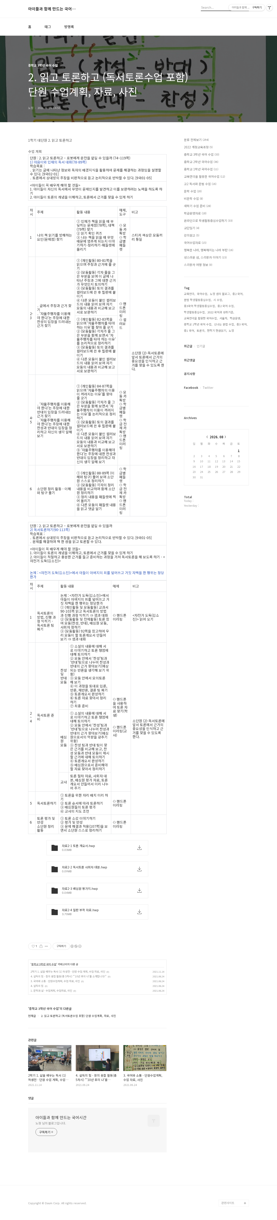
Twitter (208, 387)
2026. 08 (216, 437)
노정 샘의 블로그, (220, 294)
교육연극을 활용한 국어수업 (204, 176)
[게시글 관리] (46, 946)
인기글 (201, 346)
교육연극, (189, 294)
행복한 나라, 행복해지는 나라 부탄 (208, 250)
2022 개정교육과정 (198, 147)
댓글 (31, 1098)
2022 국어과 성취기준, (220, 312)
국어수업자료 (195, 242)
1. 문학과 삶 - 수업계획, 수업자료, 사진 (51, 990)
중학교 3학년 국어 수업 (43, 964)
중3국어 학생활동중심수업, (200, 306)
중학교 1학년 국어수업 (201, 169)
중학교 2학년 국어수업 (201, 162)
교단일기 (191, 228)
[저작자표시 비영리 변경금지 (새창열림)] (76, 946)
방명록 (69, 27)
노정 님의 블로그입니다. (50, 1123)
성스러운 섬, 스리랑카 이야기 (205, 257)
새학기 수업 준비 (197, 206)
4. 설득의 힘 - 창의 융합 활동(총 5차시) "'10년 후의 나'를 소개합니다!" (68, 976)
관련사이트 (227, 1203)
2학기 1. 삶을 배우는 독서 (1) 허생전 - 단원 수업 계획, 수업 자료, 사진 (68, 971)
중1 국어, (189, 330)
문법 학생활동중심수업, (198, 300)
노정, (232, 330)
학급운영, (235, 318)
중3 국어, (242, 324)
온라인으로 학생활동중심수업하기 (208, 220)
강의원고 (191, 235)
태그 (48, 27)
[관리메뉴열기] (269, 7)
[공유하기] (41, 946)
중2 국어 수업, (226, 306)
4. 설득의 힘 (37, 986)
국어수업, (202, 294)
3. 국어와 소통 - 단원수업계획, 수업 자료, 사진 (55, 981)
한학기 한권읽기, (217, 330)
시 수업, (218, 300)
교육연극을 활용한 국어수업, (201, 318)
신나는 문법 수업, (224, 324)
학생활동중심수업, (195, 312)
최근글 (188, 346)
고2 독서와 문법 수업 (200, 184)
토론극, (201, 330)
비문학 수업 (193, 198)
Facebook (191, 387)
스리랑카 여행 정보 (198, 265)
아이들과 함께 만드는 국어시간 (52, 8)
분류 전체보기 (196, 140)
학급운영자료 (195, 213)
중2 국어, (237, 294)
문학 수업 (193, 191)
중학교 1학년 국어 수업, (198, 324)
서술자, (223, 318)
